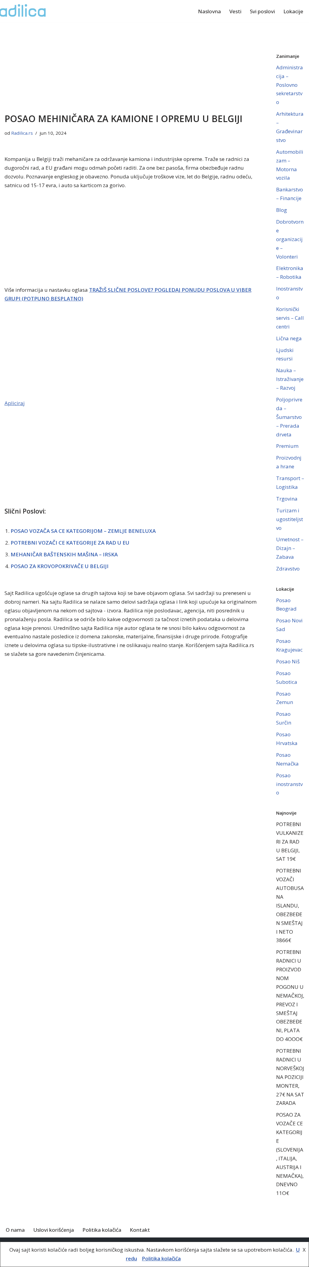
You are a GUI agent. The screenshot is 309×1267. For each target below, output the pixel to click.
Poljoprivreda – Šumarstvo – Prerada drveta (289, 417)
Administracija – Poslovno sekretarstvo (289, 85)
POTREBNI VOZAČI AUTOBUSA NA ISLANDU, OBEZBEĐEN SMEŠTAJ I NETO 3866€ (290, 905)
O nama (15, 1229)
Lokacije (293, 11)
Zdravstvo (288, 568)
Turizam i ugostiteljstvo (289, 519)
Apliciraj (15, 403)
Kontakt (140, 1229)
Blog (281, 209)
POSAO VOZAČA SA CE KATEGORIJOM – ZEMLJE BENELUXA (83, 530)
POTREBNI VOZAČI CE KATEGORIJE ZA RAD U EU (70, 542)
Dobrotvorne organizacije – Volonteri (290, 239)
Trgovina (287, 498)
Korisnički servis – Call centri (290, 318)
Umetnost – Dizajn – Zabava (290, 548)
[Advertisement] (131, 67)
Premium (287, 445)
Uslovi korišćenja (53, 1229)
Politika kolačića (101, 1229)
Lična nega (289, 338)
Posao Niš (288, 661)
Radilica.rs (22, 133)
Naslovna (209, 11)
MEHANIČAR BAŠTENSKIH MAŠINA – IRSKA (64, 554)
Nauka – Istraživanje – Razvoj (290, 379)
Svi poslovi (262, 11)
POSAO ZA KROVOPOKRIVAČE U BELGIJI (60, 566)
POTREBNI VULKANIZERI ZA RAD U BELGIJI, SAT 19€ (290, 842)
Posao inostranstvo (289, 784)
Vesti (235, 11)
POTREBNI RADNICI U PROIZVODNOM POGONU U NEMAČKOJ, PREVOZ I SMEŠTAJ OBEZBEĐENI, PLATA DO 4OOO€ (290, 995)
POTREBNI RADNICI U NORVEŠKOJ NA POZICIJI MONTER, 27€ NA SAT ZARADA (290, 1076)
